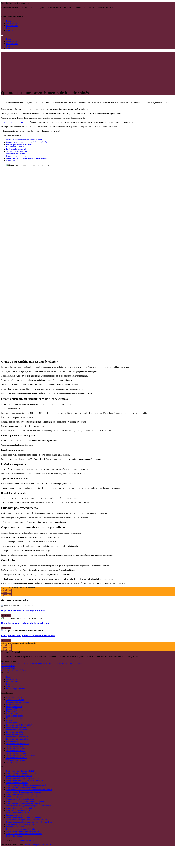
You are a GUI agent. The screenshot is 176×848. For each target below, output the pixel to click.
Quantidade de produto (15, 154)
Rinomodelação (12, 741)
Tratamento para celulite (16, 748)
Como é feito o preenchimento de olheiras (23, 803)
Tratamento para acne (15, 746)
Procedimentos (12, 25)
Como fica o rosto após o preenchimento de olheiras (27, 820)
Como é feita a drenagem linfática (19, 808)
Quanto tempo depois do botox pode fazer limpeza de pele (29, 822)
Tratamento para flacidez (16, 753)
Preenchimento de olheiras (17, 730)
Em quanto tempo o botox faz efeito (20, 829)
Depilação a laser (13, 704)
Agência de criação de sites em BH (37, 845)
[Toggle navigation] (2, 35)
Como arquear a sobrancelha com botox (22, 794)
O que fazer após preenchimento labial (21, 796)
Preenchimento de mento (16, 727)
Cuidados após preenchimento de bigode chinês (26, 623)
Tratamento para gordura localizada (20, 755)
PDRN (9, 720)
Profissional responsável (16, 149)
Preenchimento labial (14, 732)
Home (8, 21)
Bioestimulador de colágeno (17, 702)
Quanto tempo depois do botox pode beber (23, 817)
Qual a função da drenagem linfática (21, 771)
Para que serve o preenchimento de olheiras (23, 815)
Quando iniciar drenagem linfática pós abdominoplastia (28, 806)
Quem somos (11, 23)
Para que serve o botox (15, 827)
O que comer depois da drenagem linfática (23, 610)
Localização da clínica (15, 147)
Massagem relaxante (14, 716)
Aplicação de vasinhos (15, 699)
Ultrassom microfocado (15, 760)
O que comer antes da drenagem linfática (22, 778)
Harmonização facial (14, 711)
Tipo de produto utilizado (16, 151)
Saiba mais (6, 616)
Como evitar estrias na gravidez (19, 776)
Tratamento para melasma (16, 757)
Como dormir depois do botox (18, 810)
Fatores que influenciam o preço (19, 144)
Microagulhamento (14, 718)
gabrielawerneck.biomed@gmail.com (16, 670)
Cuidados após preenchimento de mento (22, 831)
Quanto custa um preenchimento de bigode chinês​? (27, 142)
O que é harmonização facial (17, 813)
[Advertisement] (88, 70)
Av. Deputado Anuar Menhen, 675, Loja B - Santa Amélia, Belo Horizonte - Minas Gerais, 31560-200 (42, 663)
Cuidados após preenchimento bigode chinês (24, 834)
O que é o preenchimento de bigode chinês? (24, 140)
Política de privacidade (15, 688)
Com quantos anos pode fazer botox (20, 824)
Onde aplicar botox (14, 836)
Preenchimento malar (14, 734)
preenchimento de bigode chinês (16, 122)
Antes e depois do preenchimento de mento (23, 792)
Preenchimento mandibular (17, 737)
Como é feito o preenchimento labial (21, 787)
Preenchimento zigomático (17, 739)
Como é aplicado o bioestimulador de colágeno (25, 801)
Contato (9, 30)
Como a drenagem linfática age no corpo (22, 773)
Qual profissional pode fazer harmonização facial (26, 785)
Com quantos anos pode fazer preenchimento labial (28, 635)
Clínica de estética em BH (24, 840)
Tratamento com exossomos (17, 744)
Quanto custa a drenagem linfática (20, 799)
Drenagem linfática (14, 706)
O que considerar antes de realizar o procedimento (26, 158)
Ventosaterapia (12, 762)
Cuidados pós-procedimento (17, 156)
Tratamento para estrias (15, 751)
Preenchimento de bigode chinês (19, 725)
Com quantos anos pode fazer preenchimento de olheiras (29, 789)
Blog (8, 28)
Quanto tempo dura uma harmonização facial (24, 780)
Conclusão (10, 161)
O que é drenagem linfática (17, 782)
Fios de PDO (11, 709)
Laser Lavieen (12, 713)
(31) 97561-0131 (8, 665)
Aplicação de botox (14, 697)
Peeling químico (12, 723)
